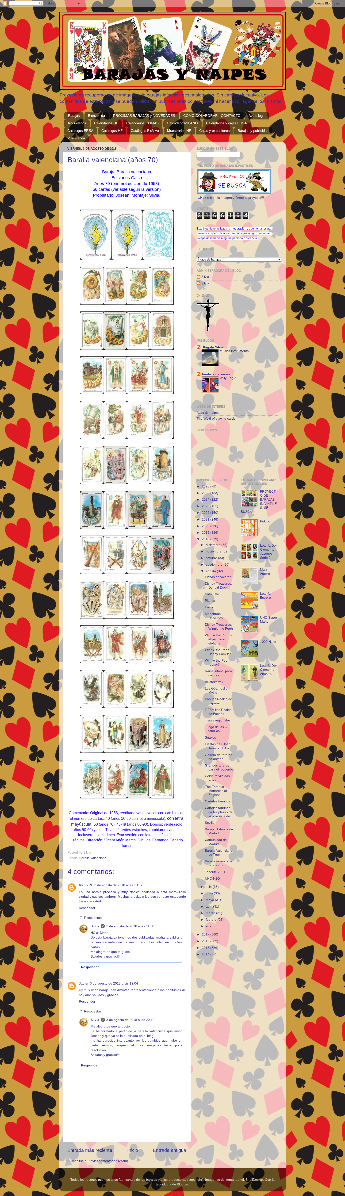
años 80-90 (137, 824)
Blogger (182, 1184)
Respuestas (93, 918)
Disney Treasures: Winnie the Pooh (219, 626)
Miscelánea (76, 138)
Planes (210, 600)
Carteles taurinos (217, 801)
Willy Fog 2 (228, 378)
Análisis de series (216, 374)
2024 (206, 499)
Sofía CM (212, 594)
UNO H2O (212, 878)
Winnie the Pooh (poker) (217, 662)
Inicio (132, 1150)
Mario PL (86, 885)
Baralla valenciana (93, 858)
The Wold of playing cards (216, 418)
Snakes (210, 737)
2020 (206, 526)
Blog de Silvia (213, 347)
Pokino (265, 521)
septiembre (214, 564)
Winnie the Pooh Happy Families (218, 652)
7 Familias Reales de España (218, 712)
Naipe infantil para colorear (218, 673)
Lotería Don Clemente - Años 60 (269, 670)
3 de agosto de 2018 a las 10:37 (118, 885)
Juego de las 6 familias (216, 729)
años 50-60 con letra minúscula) (138, 818)
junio (210, 893)
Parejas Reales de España (218, 701)
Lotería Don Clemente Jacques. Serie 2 (269, 552)
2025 (206, 493)
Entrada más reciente (89, 1150)
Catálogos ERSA (80, 131)
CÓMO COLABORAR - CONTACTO (212, 116)
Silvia (95, 926)
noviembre (214, 551)
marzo (211, 913)
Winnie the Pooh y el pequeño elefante (218, 639)
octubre (212, 558)
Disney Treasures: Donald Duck (218, 585)
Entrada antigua (169, 1150)
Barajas (74, 116)
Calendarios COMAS (142, 123)
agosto (211, 571)
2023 (206, 506)
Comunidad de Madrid (216, 842)
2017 (206, 934)
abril (209, 906)
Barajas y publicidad (253, 131)
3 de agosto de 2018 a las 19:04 (114, 983)
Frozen (210, 607)
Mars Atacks (265, 571)
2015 (206, 948)
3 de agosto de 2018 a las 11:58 (130, 926)
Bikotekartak (214, 682)
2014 (206, 954)
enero (210, 926)
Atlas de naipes (208, 412)
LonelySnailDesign (249, 1179)
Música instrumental (234, 351)
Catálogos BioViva (145, 131)
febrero (212, 919)
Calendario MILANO (182, 123)
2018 (206, 539)
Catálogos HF (112, 131)
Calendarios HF (106, 123)
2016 (206, 941)
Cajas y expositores (214, 131)
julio (209, 887)
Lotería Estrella (265, 595)
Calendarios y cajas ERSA (226, 123)
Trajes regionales (217, 720)
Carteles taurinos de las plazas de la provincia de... (219, 812)
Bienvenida (96, 116)
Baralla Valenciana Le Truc (218, 852)
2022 (206, 512)
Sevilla (210, 822)
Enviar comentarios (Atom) (108, 1161)
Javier (83, 983)
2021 (206, 519)
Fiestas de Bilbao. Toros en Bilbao (218, 746)
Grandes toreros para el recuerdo (219, 767)
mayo (210, 900)
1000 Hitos (268, 642)
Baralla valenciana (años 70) (218, 863)
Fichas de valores (218, 577)
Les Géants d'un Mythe (217, 690)
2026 (206, 486)
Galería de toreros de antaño (218, 757)
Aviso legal (257, 116)
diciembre (213, 545)
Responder (87, 908)
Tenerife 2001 (215, 872)
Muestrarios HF (179, 131)
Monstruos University (214, 616)
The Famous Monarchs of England (216, 791)
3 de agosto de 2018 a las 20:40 (130, 1020)
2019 (206, 532)
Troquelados (76, 123)
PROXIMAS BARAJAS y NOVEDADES (144, 116)
